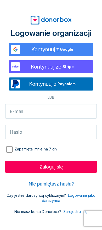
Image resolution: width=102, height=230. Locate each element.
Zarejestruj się (75, 211)
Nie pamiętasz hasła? (51, 184)
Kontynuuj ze (52, 67)
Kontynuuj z (52, 49)
